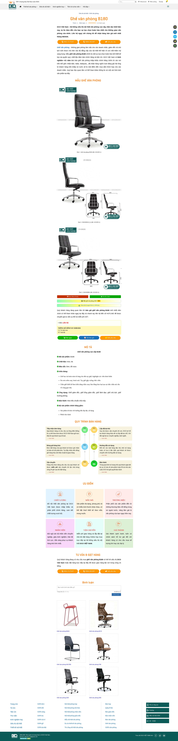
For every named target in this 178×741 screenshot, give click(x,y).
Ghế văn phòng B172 (95, 631)
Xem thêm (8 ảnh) (73, 296)
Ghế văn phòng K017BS (64, 664)
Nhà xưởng (153, 1)
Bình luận (82, 23)
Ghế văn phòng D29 (63, 697)
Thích (74, 23)
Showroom (143, 1)
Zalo (175, 36)
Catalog (151, 710)
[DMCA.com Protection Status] (25, 739)
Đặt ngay (69, 338)
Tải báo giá (90, 338)
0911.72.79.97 (69, 42)
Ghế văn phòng (63, 47)
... (47, 438)
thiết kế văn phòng (75, 723)
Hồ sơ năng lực (153, 705)
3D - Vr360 (152, 721)
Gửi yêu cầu (111, 42)
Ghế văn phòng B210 (63, 631)
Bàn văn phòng (110, 719)
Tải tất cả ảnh (106, 296)
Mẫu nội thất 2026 (154, 715)
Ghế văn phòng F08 (95, 664)
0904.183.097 (90, 42)
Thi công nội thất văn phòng (74, 727)
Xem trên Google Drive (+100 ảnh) (90, 305)
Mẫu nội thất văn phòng (72, 719)
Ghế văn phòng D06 (95, 697)
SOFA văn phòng (111, 727)
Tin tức (161, 2)
